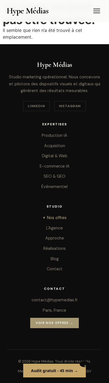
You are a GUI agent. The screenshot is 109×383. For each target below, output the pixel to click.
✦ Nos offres (54, 217)
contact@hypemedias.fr (55, 299)
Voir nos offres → (55, 323)
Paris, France (54, 310)
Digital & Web (54, 155)
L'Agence (54, 228)
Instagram (70, 106)
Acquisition (54, 145)
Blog (55, 258)
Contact (55, 268)
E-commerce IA (55, 166)
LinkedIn (36, 106)
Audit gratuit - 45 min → (54, 370)
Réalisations (54, 248)
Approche (54, 238)
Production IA (54, 135)
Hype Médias (27, 11)
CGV (87, 371)
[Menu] (96, 10)
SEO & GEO (54, 176)
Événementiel (54, 186)
